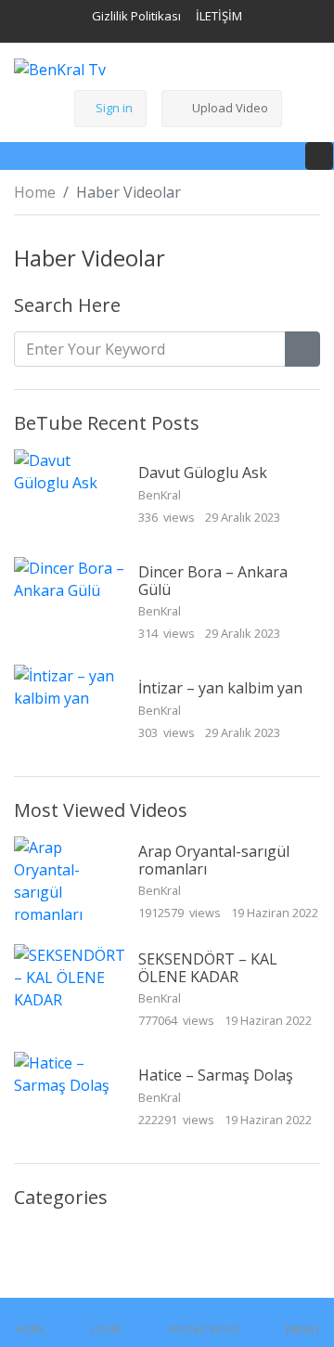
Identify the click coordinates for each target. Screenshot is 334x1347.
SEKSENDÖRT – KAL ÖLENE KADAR (207, 968)
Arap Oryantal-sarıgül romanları (213, 860)
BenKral (161, 494)
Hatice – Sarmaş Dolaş (215, 1075)
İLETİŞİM (219, 15)
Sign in (114, 107)
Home (35, 192)
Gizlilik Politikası (136, 15)
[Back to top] (54, 1237)
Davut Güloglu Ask (202, 472)
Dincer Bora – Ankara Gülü (213, 581)
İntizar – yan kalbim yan (220, 688)
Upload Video (230, 107)
